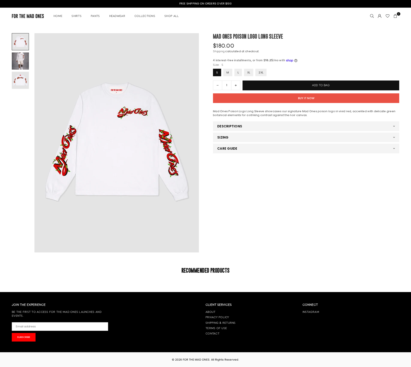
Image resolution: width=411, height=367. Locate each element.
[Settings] (380, 16)
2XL (261, 72)
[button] (395, 16)
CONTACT (212, 333)
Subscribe (23, 337)
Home (58, 16)
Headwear (117, 16)
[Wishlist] (388, 16)
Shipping (219, 51)
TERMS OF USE (216, 328)
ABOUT (210, 311)
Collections (144, 16)
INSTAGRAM (310, 311)
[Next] (196, 143)
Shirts (76, 16)
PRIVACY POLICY (217, 317)
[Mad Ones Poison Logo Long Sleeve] (20, 41)
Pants (95, 16)
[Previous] (37, 143)
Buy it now (306, 98)
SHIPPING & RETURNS (221, 322)
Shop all (171, 16)
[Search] (372, 16)
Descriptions (229, 126)
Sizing (223, 137)
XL (248, 72)
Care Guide (227, 148)
